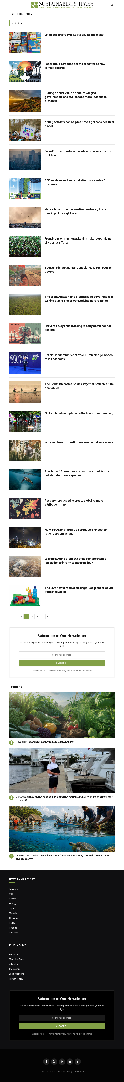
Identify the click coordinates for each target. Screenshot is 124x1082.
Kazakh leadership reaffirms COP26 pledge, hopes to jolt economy (79, 357)
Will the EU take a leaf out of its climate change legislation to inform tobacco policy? (75, 561)
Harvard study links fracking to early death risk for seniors (78, 328)
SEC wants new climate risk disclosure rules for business (76, 182)
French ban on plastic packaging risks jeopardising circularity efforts (78, 240)
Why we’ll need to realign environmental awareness (79, 442)
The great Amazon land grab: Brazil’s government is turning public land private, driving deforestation (79, 298)
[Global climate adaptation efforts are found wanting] (25, 421)
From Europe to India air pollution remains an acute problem (78, 153)
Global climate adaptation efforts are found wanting (79, 413)
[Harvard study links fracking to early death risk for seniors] (25, 333)
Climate (12, 898)
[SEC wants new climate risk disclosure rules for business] (25, 188)
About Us (13, 954)
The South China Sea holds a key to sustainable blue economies (79, 386)
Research (14, 932)
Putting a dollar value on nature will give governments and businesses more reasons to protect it (76, 96)
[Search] (111, 5)
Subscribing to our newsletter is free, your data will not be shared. (62, 671)
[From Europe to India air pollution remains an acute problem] (25, 159)
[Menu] (13, 5)
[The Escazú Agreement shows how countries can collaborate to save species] (25, 479)
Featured (13, 889)
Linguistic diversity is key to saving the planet (74, 35)
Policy (20, 14)
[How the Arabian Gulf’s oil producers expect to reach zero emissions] (25, 537)
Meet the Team (16, 959)
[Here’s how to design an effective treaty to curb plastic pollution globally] (25, 217)
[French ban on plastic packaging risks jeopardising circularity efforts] (25, 246)
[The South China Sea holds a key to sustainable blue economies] (25, 392)
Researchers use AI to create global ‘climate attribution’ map (74, 502)
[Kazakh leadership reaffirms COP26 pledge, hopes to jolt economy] (25, 363)
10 (48, 616)
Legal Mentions (16, 974)
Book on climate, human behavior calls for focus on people (78, 269)
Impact (12, 908)
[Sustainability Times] (62, 5)
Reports (13, 927)
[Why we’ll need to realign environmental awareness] (25, 450)
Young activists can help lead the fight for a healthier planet (79, 124)
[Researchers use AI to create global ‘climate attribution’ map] (25, 508)
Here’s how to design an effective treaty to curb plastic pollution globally (76, 211)
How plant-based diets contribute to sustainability (45, 741)
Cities (12, 893)
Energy (12, 903)
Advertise (14, 964)
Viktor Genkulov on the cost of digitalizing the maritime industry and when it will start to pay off (64, 798)
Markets (13, 913)
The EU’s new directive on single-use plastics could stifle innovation (79, 590)
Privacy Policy (16, 978)
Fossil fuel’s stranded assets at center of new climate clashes (75, 66)
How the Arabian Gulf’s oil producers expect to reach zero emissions (76, 531)
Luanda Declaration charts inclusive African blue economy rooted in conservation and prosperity (63, 857)
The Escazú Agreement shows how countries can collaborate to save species (77, 473)
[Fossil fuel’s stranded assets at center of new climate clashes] (25, 71)
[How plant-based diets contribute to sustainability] (62, 715)
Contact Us (14, 969)
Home (12, 14)
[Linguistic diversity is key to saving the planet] (25, 42)
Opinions (13, 918)
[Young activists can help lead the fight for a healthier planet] (25, 130)
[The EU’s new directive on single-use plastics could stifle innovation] (25, 596)
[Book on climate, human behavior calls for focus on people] (25, 275)
